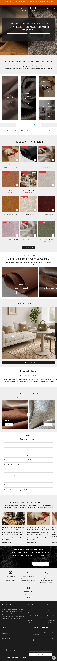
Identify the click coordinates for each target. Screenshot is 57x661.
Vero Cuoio (30, 607)
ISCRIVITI (40, 654)
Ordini (3, 631)
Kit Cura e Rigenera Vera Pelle (35, 617)
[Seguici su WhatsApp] (18, 650)
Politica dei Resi (50, 615)
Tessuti (29, 612)
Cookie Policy (49, 622)
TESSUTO (40, 35)
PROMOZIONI (37, 142)
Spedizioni (48, 612)
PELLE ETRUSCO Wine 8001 (47, 214)
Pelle (29, 610)
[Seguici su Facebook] (3, 650)
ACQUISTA (28, 103)
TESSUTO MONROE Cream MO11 (28, 215)
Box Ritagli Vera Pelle (33, 615)
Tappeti (30, 620)
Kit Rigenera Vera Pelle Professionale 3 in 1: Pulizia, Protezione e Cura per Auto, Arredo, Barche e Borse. (28, 190)
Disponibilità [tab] (36, 375)
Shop (3, 636)
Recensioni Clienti (6, 638)
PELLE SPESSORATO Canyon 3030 (10, 190)
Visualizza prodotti (28, 362)
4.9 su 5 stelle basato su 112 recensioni (31, 130)
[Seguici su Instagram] (7, 650)
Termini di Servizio (50, 620)
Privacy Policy (49, 617)
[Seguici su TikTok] (14, 650)
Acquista (10, 102)
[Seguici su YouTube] (11, 650)
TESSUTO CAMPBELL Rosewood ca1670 (10, 240)
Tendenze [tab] (27, 375)
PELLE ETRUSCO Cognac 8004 (10, 214)
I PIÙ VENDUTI (21, 142)
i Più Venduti (28, 247)
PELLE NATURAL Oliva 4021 (46, 239)
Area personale (6, 633)
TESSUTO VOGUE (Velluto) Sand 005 (46, 165)
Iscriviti (41, 563)
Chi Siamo (48, 607)
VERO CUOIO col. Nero (28, 164)
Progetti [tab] (20, 375)
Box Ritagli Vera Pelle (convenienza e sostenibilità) (10, 165)
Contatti (48, 610)
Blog (29, 622)
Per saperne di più (6, 542)
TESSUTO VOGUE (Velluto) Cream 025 (28, 240)
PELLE (17, 35)
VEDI (20, 292)
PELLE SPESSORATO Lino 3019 (46, 189)
